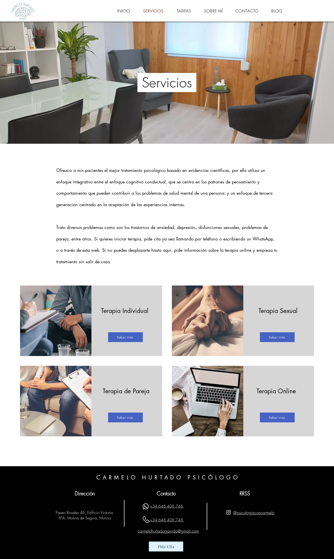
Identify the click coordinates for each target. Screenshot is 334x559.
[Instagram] (228, 512)
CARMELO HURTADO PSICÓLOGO (168, 477)
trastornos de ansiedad (152, 227)
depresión (186, 227)
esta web (90, 250)
